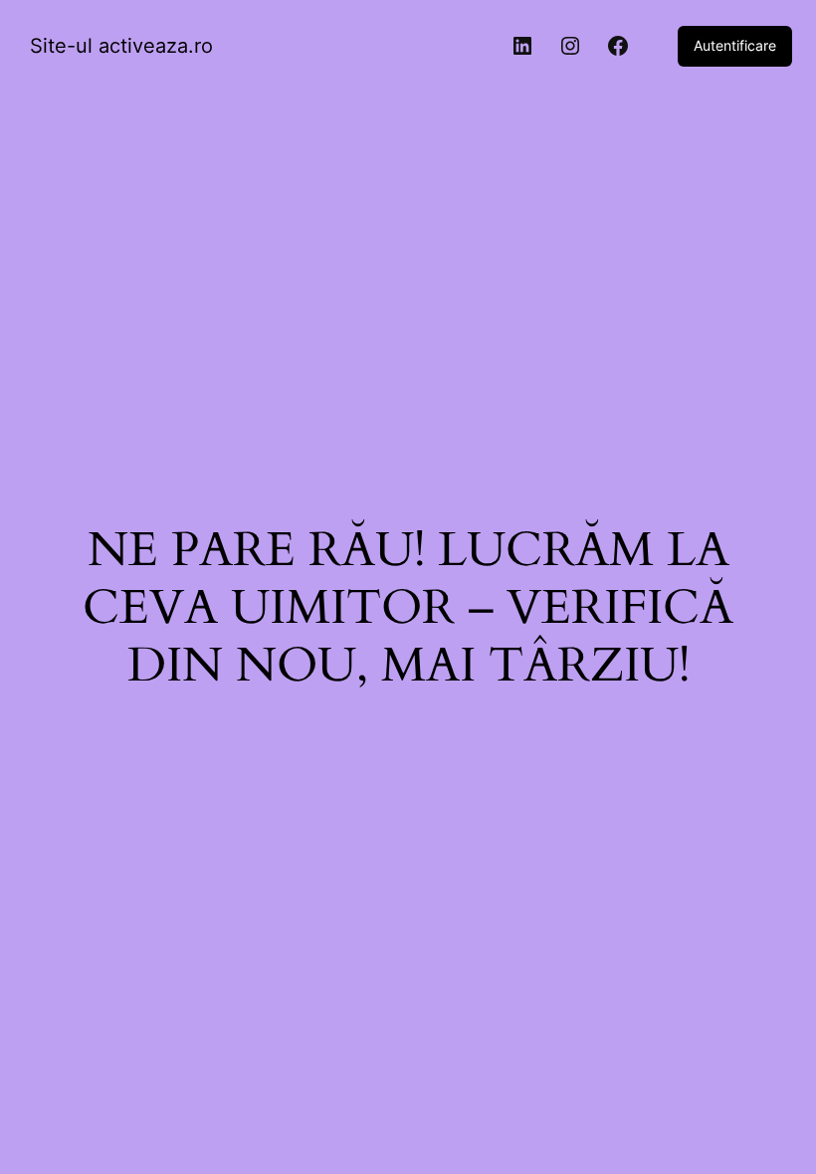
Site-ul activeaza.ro (121, 46)
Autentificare (735, 45)
